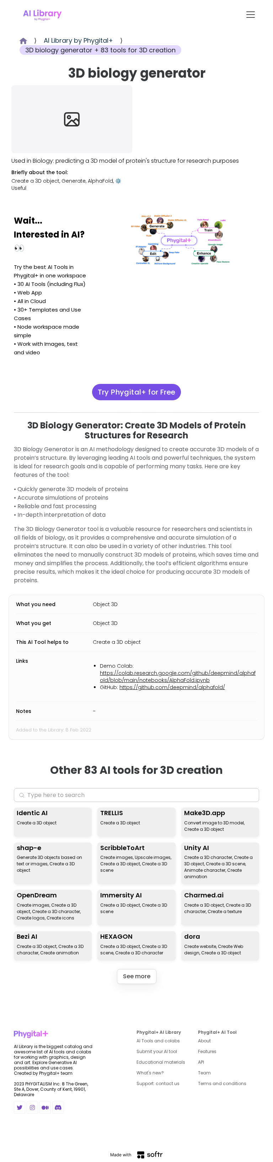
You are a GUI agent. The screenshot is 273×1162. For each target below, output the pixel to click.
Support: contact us (158, 1083)
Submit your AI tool (156, 1051)
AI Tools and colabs (158, 1041)
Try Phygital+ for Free (137, 392)
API (201, 1062)
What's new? (150, 1073)
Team (204, 1073)
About (204, 1041)
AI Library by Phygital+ (78, 40)
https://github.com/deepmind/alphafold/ (172, 687)
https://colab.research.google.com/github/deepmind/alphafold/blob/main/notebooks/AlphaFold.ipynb (178, 676)
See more (136, 976)
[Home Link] (42, 15)
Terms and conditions (222, 1083)
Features (207, 1051)
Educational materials (160, 1062)
